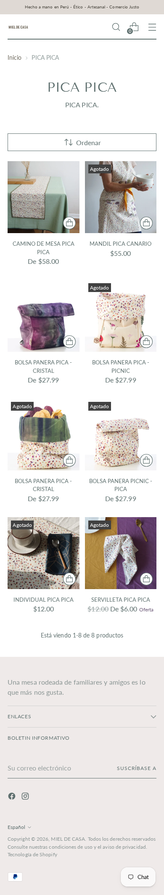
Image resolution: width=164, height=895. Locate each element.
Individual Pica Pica (43, 599)
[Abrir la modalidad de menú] (152, 27)
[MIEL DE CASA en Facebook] (13, 797)
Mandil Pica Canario (120, 243)
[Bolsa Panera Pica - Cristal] (43, 316)
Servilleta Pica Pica (120, 599)
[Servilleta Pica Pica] (121, 553)
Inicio (14, 57)
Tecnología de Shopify (32, 854)
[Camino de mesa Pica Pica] (43, 197)
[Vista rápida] (69, 223)
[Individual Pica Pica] (43, 553)
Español (16, 827)
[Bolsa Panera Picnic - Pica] (121, 434)
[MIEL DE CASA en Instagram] (26, 797)
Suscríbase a (136, 768)
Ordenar (88, 142)
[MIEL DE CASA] (18, 27)
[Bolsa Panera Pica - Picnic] (121, 316)
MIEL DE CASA (68, 839)
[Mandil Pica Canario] (121, 197)
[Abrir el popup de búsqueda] (115, 27)
